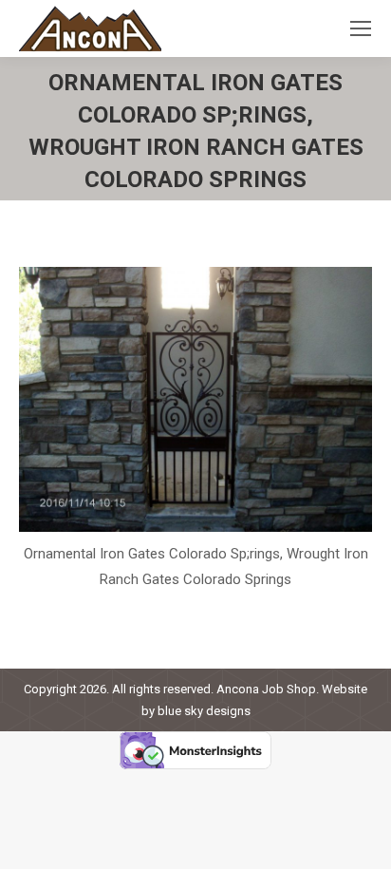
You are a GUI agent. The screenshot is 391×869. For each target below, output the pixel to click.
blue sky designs (204, 711)
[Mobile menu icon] (360, 28)
